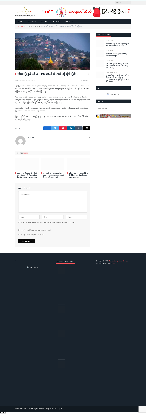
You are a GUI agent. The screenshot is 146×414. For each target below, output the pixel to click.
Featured (32, 22)
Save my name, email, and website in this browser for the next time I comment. (48, 222)
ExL (114, 263)
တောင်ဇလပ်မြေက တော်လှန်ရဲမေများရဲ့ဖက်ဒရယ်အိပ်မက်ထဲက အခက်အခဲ (117, 45)
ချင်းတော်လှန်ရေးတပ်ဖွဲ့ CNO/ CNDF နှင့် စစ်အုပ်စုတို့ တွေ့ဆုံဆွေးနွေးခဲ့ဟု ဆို (78, 175)
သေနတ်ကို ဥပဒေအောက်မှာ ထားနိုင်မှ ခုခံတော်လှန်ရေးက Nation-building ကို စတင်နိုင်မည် (118, 65)
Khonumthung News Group (117, 261)
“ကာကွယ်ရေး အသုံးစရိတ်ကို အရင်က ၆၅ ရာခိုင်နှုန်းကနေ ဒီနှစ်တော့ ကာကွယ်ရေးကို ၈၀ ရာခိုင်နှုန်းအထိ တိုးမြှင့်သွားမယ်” (117, 78)
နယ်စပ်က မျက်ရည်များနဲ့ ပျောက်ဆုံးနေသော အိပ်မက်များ (117, 55)
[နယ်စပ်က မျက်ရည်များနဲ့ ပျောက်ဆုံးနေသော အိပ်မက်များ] (100, 53)
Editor (19, 80)
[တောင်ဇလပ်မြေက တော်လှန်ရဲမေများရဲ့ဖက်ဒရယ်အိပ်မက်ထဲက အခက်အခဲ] (100, 43)
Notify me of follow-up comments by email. (36, 230)
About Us (69, 22)
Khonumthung (85, 80)
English (44, 22)
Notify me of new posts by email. (32, 234)
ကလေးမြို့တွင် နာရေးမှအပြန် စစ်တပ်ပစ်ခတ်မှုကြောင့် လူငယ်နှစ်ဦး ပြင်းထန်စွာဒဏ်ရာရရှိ (53, 175)
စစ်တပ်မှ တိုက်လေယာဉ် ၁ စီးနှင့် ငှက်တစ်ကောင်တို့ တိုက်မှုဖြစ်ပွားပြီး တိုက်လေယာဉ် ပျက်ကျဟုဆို (27, 175)
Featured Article (103, 34)
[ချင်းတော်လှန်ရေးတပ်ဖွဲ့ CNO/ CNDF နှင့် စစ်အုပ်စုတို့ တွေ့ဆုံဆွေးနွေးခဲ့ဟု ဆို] (78, 164)
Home (20, 22)
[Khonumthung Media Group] (25, 12)
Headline (56, 22)
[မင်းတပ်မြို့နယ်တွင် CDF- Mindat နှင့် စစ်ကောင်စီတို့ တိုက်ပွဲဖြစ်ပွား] (52, 51)
